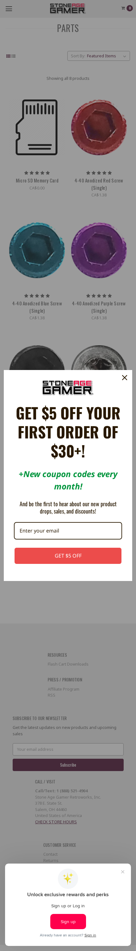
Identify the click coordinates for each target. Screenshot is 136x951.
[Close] (124, 377)
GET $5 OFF (68, 555)
